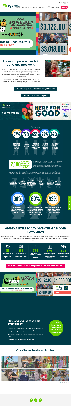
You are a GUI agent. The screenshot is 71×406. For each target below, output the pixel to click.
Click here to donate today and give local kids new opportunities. (35, 265)
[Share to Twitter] (69, 201)
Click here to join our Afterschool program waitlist (35, 88)
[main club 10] (60, 381)
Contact (57, 7)
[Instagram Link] (63, 3)
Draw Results (56, 333)
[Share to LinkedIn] (69, 205)
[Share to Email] (69, 208)
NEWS (40, 7)
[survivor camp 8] (27, 368)
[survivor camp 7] (44, 368)
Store (52, 7)
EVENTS (44, 7)
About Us (18, 7)
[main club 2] (60, 368)
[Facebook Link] (59, 3)
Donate (65, 7)
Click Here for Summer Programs (35, 95)
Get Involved (34, 7)
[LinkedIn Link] (61, 3)
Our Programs (25, 7)
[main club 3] (10, 368)
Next (67, 382)
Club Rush (48, 7)
